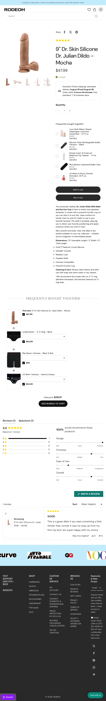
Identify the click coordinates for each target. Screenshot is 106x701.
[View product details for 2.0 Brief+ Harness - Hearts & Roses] (14, 381)
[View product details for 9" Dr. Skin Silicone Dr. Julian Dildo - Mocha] (14, 317)
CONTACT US (55, 594)
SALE (31, 612)
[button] (68, 40)
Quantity (60, 104)
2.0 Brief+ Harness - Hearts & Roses (38, 374)
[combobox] (53, 16)
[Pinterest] (94, 660)
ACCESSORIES (35, 599)
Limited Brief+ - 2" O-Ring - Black (37, 332)
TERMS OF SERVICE (74, 608)
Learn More (73, 138)
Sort (75, 504)
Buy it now (78, 197)
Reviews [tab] (9, 421)
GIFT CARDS (75, 596)
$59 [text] (28, 363)
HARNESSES (34, 582)
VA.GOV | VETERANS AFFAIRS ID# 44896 (75, 622)
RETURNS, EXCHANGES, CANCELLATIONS (56, 623)
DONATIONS (75, 614)
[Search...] (96, 16)
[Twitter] (94, 646)
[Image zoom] (26, 52)
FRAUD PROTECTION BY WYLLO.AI (55, 614)
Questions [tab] (26, 421)
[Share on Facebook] (64, 32)
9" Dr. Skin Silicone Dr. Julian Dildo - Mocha (46, 310)
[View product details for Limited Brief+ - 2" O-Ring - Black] (14, 339)
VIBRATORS (34, 590)
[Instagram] (94, 668)
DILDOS (32, 586)
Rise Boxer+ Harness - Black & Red (37, 353)
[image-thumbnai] (7, 81)
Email (94, 588)
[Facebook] (94, 653)
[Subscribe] (100, 588)
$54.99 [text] (29, 341)
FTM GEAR (33, 608)
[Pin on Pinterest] (77, 32)
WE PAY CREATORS (54, 631)
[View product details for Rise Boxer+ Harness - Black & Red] (14, 360)
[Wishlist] (89, 9)
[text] (53, 298)
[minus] (58, 110)
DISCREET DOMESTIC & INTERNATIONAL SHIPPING (56, 603)
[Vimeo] (94, 675)
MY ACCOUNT (54, 588)
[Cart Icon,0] (94, 9)
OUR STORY (75, 585)
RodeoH (56, 697)
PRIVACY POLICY (74, 601)
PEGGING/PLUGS (35, 595)
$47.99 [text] (29, 314)
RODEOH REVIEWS (74, 590)
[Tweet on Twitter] (70, 32)
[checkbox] (23, 314)
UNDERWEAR (35, 603)
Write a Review (91, 494)
